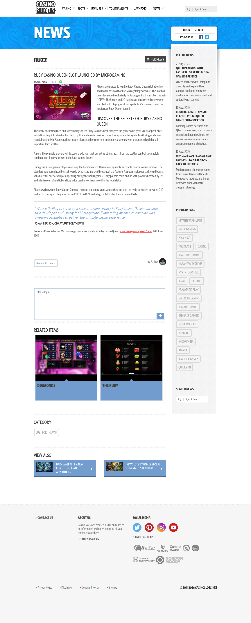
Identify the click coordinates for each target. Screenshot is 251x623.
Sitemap (113, 587)
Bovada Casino (188, 307)
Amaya (182, 350)
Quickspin (184, 367)
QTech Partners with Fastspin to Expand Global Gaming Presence (193, 72)
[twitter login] (207, 37)
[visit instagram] (161, 527)
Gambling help (143, 537)
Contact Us (45, 518)
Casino (202, 246)
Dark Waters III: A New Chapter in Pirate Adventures (69, 468)
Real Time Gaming (189, 255)
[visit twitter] (137, 527)
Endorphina (185, 341)
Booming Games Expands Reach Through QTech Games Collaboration (191, 116)
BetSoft (197, 281)
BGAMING (183, 333)
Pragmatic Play (188, 290)
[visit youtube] (173, 527)
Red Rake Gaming (188, 315)
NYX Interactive (188, 272)
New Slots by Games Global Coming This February (143, 466)
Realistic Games (188, 359)
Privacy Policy (44, 587)
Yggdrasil (184, 246)
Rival (181, 281)
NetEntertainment (190, 221)
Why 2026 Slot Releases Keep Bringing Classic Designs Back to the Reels (193, 160)
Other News (155, 59)
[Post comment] (160, 316)
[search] (188, 9)
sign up (199, 30)
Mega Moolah (187, 324)
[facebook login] (201, 37)
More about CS (90, 539)
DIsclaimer (67, 587)
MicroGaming (187, 229)
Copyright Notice (90, 587)
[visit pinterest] (149, 527)
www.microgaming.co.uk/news (136, 231)
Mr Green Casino (188, 298)
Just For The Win (46, 432)
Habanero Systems (190, 264)
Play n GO (184, 238)
